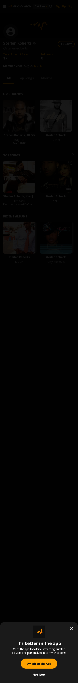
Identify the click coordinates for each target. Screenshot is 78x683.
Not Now (39, 674)
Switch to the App (39, 664)
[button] (39, 341)
